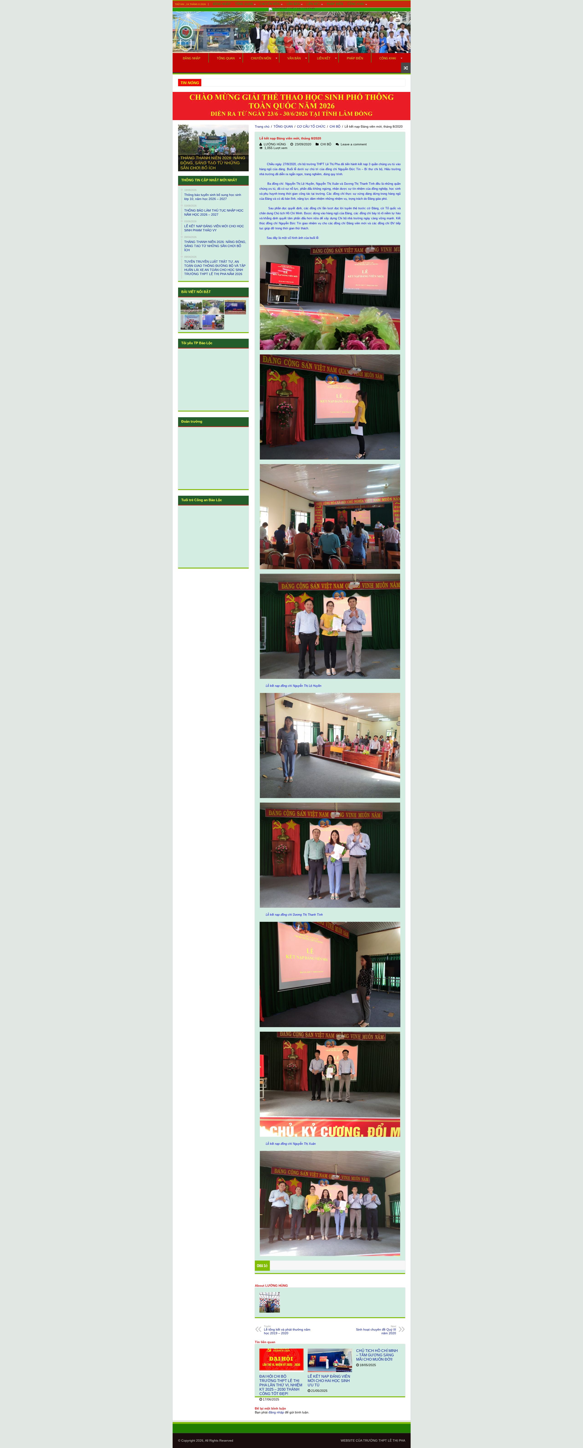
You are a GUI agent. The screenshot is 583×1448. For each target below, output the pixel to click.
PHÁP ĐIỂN (335, 4)
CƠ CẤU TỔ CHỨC (311, 126)
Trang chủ (262, 126)
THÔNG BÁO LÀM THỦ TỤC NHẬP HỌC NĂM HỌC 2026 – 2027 (248, 82)
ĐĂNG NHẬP (221, 4)
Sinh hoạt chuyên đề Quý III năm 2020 (376, 1330)
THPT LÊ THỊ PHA (391, 1440)
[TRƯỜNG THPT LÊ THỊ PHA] (292, 9)
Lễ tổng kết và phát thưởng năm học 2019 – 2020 (287, 1330)
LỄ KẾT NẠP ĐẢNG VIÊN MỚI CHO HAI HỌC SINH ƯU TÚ (329, 1380)
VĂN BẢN (293, 4)
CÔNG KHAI (356, 4)
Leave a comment (354, 144)
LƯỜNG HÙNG (275, 144)
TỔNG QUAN (244, 4)
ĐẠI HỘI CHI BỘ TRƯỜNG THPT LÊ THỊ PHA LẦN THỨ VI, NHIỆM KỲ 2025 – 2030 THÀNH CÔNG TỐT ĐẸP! (280, 1385)
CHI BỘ (335, 126)
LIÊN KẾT (313, 4)
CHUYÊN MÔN (270, 4)
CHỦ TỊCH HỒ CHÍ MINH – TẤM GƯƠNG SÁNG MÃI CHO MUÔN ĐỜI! (377, 1355)
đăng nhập (276, 1412)
